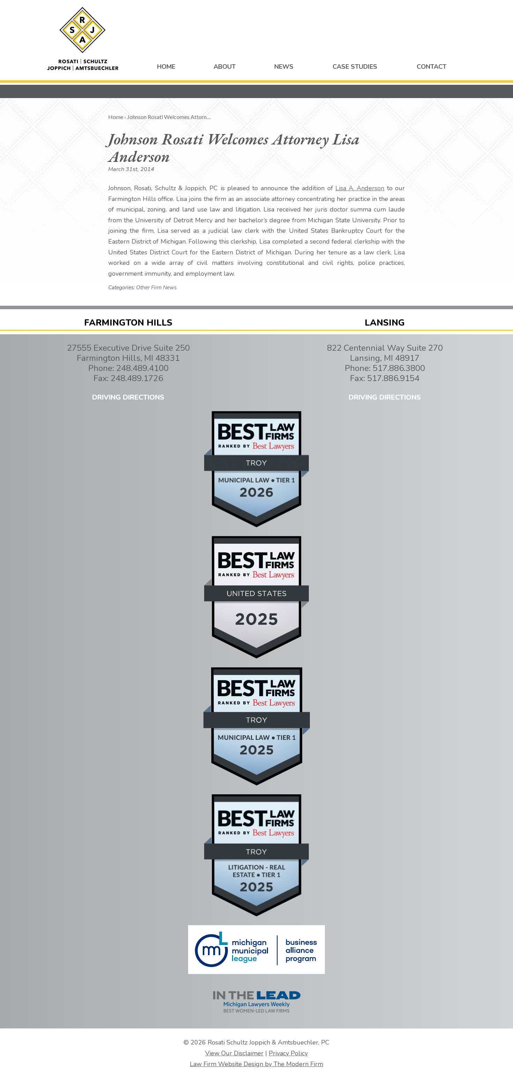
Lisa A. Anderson (360, 188)
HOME (166, 66)
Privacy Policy (288, 1053)
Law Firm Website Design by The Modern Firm (256, 1064)
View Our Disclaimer (234, 1053)
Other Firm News (156, 287)
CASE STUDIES (355, 66)
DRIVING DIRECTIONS (128, 397)
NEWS (283, 66)
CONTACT (431, 66)
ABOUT (225, 66)
